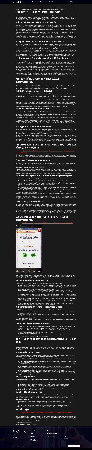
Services (41, 1)
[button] (42, 2)
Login (55, 1)
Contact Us (51, 1)
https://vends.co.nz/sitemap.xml (25, 422)
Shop (47, 1)
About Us (37, 1)
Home (33, 1)
